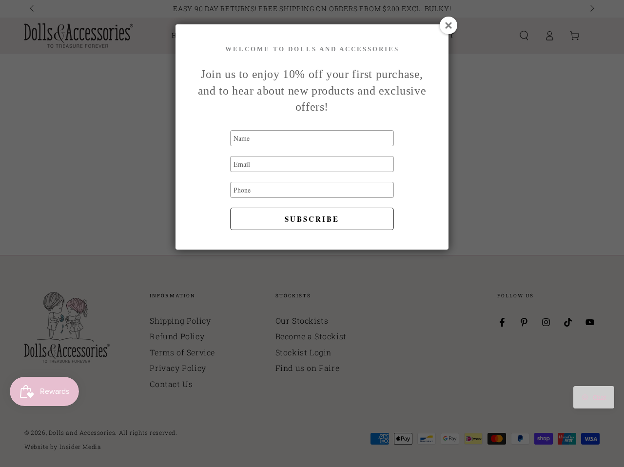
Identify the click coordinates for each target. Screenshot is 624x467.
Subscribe (312, 219)
